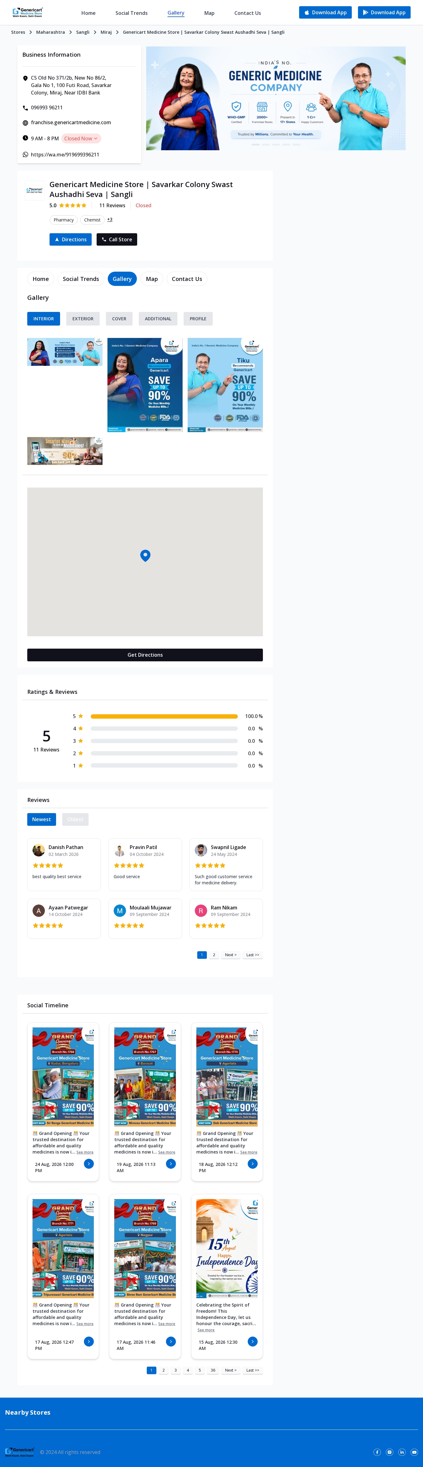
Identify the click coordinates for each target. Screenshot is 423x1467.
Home (88, 13)
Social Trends (132, 13)
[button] (145, 556)
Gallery (176, 12)
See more (85, 1152)
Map (209, 13)
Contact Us (247, 13)
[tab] (40, 279)
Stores (18, 32)
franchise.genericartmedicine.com (71, 122)
